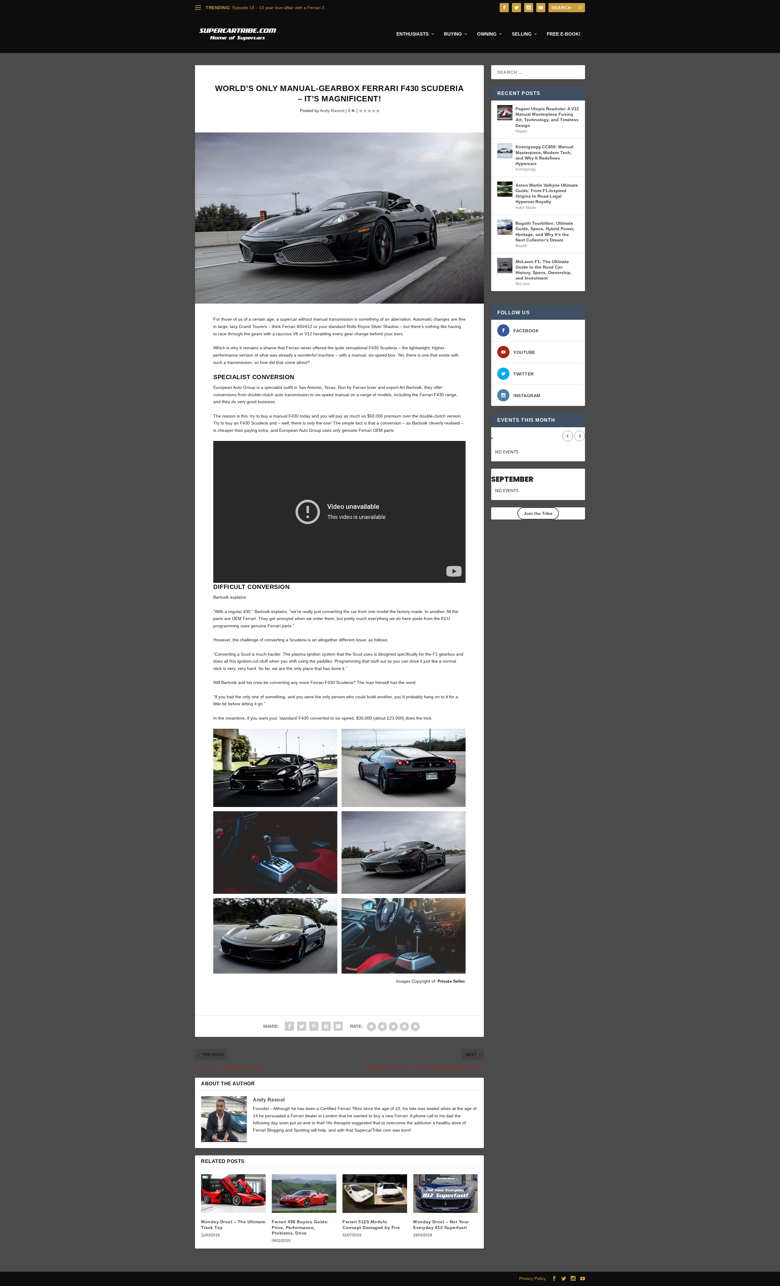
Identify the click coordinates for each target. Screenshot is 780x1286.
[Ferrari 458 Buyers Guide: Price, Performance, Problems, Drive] (304, 1193)
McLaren (523, 284)
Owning (487, 34)
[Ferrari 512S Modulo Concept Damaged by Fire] (374, 1193)
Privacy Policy (532, 1278)
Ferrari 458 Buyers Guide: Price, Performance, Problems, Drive (300, 1227)
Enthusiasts (412, 34)
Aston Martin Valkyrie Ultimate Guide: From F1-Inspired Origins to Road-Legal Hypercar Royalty (547, 193)
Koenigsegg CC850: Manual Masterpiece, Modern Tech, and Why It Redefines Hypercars (544, 155)
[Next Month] (579, 436)
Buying (453, 34)
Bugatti (521, 246)
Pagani (521, 131)
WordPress (288, 1279)
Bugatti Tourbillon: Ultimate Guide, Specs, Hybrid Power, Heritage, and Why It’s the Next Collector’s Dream (545, 231)
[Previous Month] (567, 436)
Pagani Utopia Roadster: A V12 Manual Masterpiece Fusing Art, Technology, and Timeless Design (547, 117)
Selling (522, 34)
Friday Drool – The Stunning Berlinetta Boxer (275, 7)
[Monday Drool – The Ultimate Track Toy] (233, 1193)
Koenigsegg (526, 169)
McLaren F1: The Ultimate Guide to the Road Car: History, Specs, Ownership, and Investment (544, 270)
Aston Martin (526, 208)
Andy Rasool (332, 110)
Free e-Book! (563, 34)
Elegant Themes (235, 1279)
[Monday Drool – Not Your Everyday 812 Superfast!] (445, 1193)
